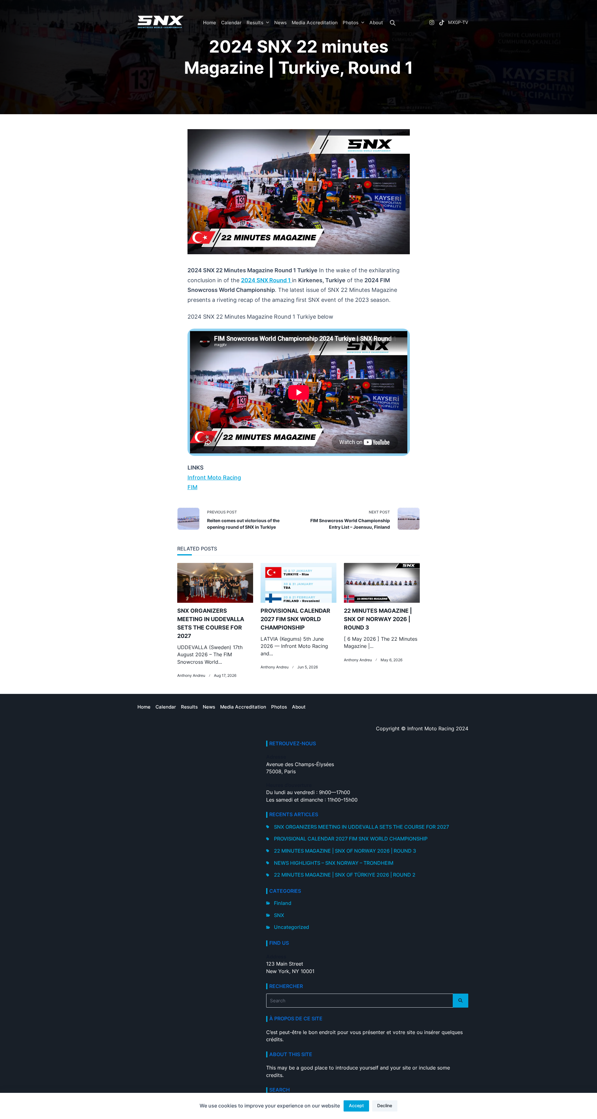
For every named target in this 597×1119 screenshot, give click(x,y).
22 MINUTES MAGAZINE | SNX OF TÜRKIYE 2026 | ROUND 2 (344, 875)
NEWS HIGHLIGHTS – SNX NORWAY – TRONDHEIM (333, 863)
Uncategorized (291, 927)
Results (255, 23)
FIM (192, 487)
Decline (384, 1105)
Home (209, 23)
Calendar (231, 23)
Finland (282, 903)
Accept (356, 1105)
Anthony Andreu (191, 675)
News (280, 23)
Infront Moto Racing (214, 477)
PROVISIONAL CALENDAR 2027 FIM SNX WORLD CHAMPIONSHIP (295, 619)
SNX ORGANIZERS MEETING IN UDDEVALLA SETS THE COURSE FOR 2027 (361, 827)
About (376, 23)
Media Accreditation (315, 23)
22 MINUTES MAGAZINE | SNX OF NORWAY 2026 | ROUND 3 (378, 619)
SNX (279, 915)
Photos (351, 23)
